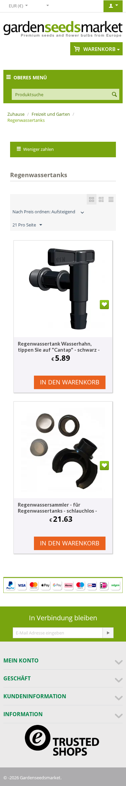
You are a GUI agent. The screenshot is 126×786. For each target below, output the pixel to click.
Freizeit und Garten (51, 114)
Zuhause (16, 114)
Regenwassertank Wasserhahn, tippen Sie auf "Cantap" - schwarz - (59, 347)
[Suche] (114, 94)
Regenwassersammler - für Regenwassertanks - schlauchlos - (57, 508)
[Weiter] (107, 633)
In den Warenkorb (69, 382)
